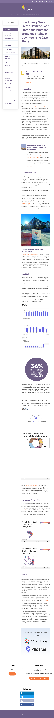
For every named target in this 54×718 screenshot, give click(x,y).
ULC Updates (8, 103)
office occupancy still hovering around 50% (36, 106)
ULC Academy (42, 1)
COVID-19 (7, 42)
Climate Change (9, 38)
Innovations (27, 14)
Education (7, 65)
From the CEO (9, 72)
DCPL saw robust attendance (31, 485)
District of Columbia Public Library (30, 254)
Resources (32, 14)
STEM (6, 96)
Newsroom (37, 14)
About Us (13, 14)
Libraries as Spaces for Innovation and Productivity (32, 117)
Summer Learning (10, 100)
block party (23, 509)
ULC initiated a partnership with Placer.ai (36, 176)
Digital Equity (8, 49)
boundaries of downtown (26, 203)
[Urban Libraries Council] (27, 10)
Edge (6, 62)
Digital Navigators (10, 52)
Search (52, 2)
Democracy (8, 45)
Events (22, 14)
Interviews (8, 87)
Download (28, 82)
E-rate (6, 69)
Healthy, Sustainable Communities (8, 78)
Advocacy (7, 107)
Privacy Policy (20, 714)
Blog (41, 14)
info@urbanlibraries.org (40, 669)
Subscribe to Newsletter (38, 678)
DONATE (48, 1)
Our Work (18, 14)
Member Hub (35, 1)
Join (29, 1)
